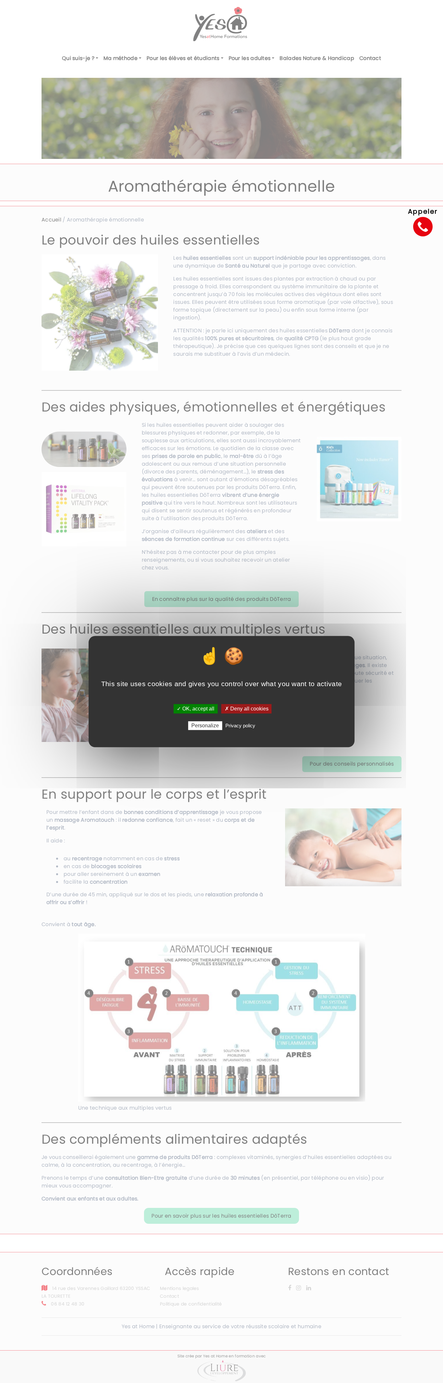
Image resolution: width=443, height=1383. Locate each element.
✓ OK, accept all (195, 708)
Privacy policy (240, 725)
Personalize (205, 725)
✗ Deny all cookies (247, 708)
